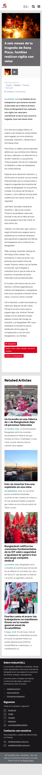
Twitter (10, 714)
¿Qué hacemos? (12, 693)
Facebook (12, 710)
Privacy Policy (28, 761)
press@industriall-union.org (19, 745)
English (9, 85)
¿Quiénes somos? (13, 689)
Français (26, 85)
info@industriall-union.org (18, 742)
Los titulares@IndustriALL (18, 725)
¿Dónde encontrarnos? (15, 696)
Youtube (11, 718)
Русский (9, 88)
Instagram (12, 721)
